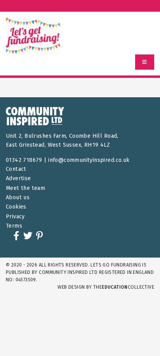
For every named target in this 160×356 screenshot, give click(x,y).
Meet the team (25, 188)
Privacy (15, 216)
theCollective (123, 287)
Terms (14, 226)
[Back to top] (138, 334)
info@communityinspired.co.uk (88, 160)
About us (18, 197)
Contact (16, 169)
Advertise (18, 178)
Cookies (16, 206)
